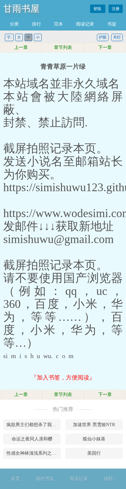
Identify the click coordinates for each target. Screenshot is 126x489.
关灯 (117, 37)
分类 (14, 24)
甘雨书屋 (21, 9)
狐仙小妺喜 (94, 439)
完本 (58, 24)
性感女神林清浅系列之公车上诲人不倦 (33, 453)
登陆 (97, 8)
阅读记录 (85, 24)
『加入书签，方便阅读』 (63, 377)
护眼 (103, 37)
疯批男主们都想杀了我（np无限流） (33, 424)
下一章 (105, 47)
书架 (111, 24)
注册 (116, 8)
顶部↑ (109, 478)
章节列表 (63, 47)
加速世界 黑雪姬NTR (94, 424)
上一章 (21, 47)
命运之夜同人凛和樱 (32, 439)
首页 (15, 478)
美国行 (94, 453)
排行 (36, 24)
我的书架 (45, 478)
